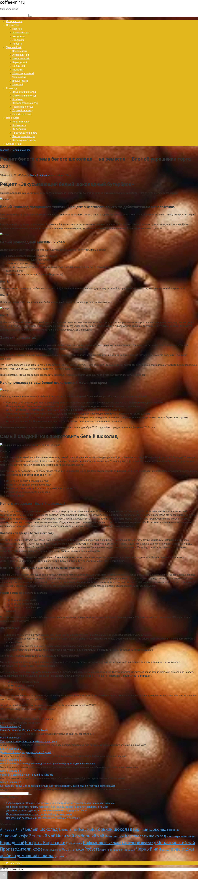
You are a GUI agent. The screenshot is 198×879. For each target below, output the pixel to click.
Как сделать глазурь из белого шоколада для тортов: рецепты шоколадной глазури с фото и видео (58, 785)
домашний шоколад (24, 91)
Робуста (17, 43)
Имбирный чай (21, 58)
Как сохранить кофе (24, 140)
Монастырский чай (23, 73)
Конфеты (17, 99)
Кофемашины (74, 843)
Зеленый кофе (20, 32)
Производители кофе (24, 132)
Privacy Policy (14, 863)
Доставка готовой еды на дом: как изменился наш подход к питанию (46, 810)
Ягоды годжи (20, 80)
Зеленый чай (19, 51)
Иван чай (17, 84)
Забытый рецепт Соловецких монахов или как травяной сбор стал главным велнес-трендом (60, 803)
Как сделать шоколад (25, 103)
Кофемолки (19, 125)
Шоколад (11, 88)
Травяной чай (14, 47)
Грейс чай (17, 69)
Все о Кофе (12, 117)
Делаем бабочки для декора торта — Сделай (25, 752)
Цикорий (131, 850)
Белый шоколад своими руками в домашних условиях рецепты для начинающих (47, 763)
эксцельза (18, 36)
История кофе (14, 21)
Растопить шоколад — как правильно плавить (26, 774)
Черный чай (19, 77)
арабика (17, 28)
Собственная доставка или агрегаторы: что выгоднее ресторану (43, 818)
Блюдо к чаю (14, 143)
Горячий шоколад (22, 106)
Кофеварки (19, 129)
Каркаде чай (19, 62)
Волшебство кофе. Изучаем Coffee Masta (24, 730)
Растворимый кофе (23, 136)
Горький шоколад (22, 110)
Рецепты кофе (21, 121)
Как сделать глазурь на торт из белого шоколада (28, 741)
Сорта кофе (12, 25)
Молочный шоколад (24, 95)
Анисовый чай (20, 54)
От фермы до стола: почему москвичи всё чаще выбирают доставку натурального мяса (57, 806)
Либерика (18, 39)
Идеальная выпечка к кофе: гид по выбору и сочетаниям (39, 814)
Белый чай (18, 65)
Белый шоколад (21, 114)
